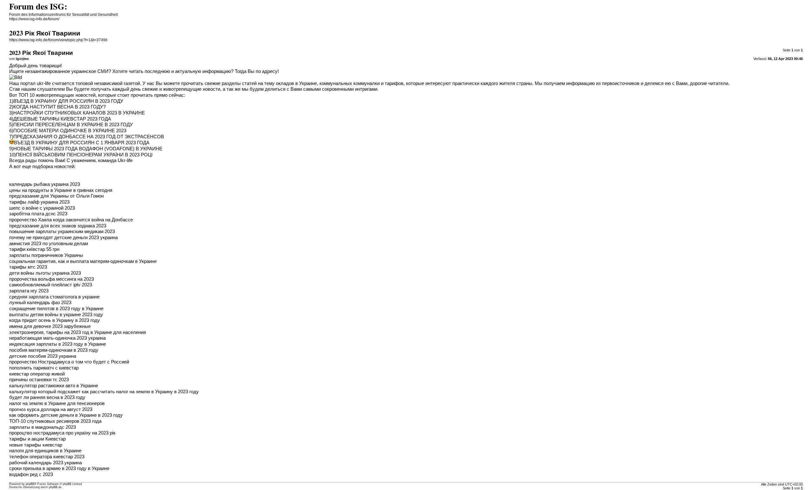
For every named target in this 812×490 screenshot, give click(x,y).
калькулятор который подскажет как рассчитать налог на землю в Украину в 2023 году (104, 391)
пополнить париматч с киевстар (44, 367)
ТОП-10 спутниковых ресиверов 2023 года (55, 421)
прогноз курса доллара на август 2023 (50, 409)
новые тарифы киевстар (35, 445)
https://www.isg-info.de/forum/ (34, 19)
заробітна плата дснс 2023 (38, 213)
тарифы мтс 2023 (28, 267)
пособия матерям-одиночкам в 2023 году (53, 350)
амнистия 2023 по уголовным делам (48, 243)
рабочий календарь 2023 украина (45, 462)
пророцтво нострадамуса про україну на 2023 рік (62, 432)
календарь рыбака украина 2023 (44, 184)
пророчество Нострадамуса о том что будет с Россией (69, 361)
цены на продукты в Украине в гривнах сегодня (60, 190)
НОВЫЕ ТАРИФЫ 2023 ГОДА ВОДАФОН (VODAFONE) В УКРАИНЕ (87, 148)
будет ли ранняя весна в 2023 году (47, 397)
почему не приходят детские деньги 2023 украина (63, 237)
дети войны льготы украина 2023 (45, 273)
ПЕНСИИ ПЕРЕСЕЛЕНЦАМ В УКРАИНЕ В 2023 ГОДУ (73, 124)
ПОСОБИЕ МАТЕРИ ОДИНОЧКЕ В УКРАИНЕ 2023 (69, 130)
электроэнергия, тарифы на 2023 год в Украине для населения (77, 332)
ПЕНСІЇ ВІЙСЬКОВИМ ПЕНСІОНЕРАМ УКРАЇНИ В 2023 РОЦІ (84, 154)
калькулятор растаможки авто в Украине (53, 385)
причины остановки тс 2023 (39, 379)
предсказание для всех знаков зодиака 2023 (57, 225)
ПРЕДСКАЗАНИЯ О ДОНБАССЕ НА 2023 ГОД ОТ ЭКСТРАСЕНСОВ (88, 136)
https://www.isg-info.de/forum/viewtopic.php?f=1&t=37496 (58, 40)
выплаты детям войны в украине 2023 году (56, 314)
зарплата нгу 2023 (29, 290)
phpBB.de (55, 487)
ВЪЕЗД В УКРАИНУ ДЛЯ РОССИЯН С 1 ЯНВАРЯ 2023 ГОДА (81, 142)
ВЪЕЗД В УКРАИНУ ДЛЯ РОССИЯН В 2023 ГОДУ (68, 101)
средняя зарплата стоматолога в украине (54, 296)
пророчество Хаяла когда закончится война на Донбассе (71, 219)
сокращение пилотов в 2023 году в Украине (56, 308)
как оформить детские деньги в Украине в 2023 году (66, 415)
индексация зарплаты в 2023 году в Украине (57, 344)
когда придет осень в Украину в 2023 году (54, 320)
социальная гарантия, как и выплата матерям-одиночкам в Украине (83, 261)
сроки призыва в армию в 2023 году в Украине (59, 468)
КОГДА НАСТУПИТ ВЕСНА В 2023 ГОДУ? (59, 106)
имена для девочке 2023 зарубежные (50, 326)
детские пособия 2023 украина (42, 356)
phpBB (30, 484)
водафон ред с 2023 (31, 474)
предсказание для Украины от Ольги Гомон (56, 196)
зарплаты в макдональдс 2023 (42, 427)
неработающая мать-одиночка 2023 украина (57, 338)
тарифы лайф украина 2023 (39, 202)
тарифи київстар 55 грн (34, 249)
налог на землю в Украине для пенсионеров (57, 403)
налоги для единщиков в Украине (45, 450)
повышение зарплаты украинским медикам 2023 (62, 231)
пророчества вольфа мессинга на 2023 (51, 279)
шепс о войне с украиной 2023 (42, 208)
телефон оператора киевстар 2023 (46, 456)
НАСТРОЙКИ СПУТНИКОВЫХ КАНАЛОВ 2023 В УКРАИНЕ (79, 112)
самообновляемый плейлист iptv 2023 (50, 284)
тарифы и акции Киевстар (37, 438)
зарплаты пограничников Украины (46, 255)
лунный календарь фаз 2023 (40, 302)
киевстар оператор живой (37, 373)
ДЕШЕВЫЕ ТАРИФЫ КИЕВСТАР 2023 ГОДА (62, 118)
